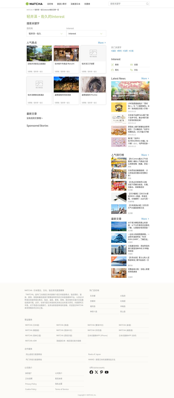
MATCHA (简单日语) (33, 335)
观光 (117, 69)
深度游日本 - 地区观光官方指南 (68, 340)
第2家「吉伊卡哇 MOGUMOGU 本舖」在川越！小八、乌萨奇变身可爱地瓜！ (138, 142)
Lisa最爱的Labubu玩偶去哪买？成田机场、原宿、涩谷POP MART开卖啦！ (130, 94)
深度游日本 (75, 3)
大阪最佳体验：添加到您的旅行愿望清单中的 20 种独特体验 (138, 248)
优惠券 (87, 3)
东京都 (92, 295)
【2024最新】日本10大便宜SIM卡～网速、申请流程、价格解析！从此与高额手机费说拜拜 (138, 197)
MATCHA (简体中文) (64, 330)
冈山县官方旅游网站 (34, 354)
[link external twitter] (97, 372)
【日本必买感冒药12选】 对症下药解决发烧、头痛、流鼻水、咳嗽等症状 (138, 184)
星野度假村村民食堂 (63, 94)
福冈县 (92, 306)
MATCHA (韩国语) (32, 330)
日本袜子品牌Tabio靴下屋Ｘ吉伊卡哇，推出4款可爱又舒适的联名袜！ (138, 117)
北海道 (122, 301)
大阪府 (122, 295)
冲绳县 (122, 306)
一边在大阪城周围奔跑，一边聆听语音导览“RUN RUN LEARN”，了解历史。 (138, 237)
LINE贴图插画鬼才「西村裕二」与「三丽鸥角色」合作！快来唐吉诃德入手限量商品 (138, 107)
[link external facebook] (92, 372)
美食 (117, 64)
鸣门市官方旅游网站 (34, 359)
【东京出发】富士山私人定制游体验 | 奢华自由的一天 (138, 258)
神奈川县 (93, 311)
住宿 (136, 64)
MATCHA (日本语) (32, 325)
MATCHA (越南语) (126, 330)
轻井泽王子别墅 (88, 63)
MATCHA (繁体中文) (95, 325)
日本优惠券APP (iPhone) (98, 335)
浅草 (126, 51)
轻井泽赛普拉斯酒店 (36, 94)
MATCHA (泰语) (125, 325)
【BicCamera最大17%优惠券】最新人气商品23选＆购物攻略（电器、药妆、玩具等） (138, 162)
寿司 (120, 51)
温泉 (114, 51)
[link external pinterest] (102, 372)
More (101, 42)
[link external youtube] (107, 372)
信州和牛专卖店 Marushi (64, 63)
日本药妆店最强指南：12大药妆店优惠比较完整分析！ (138, 173)
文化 (136, 69)
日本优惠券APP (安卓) (127, 335)
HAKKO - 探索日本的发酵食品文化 (101, 359)
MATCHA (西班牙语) (64, 335)
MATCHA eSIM (31, 340)
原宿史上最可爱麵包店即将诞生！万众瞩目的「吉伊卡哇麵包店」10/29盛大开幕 (138, 129)
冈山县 (122, 311)
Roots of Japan (94, 354)
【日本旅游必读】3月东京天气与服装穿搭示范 (138, 206)
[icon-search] (147, 4)
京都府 (92, 301)
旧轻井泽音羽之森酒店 (37, 63)
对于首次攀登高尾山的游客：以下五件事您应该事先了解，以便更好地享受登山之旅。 (138, 226)
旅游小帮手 (62, 3)
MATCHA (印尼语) (95, 330)
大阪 (131, 51)
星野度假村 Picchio (89, 94)
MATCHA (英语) (62, 325)
